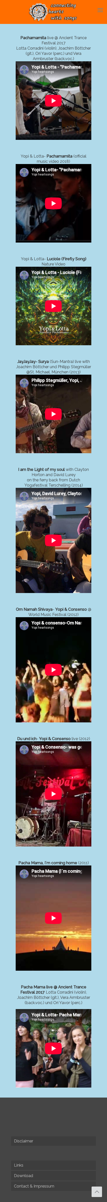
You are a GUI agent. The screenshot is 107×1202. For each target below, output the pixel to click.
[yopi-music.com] (53, 11)
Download (23, 1175)
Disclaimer (23, 1141)
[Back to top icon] (97, 1192)
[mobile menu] (100, 10)
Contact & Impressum (34, 1186)
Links (18, 1165)
